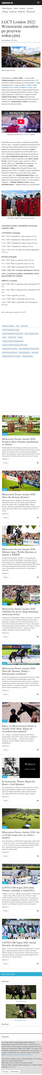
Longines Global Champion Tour (13, 341)
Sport (16, 8)
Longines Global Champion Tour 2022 (14, 345)
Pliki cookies (12, 1067)
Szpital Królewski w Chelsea (11, 356)
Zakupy (5, 11)
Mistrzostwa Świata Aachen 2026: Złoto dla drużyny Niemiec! (19, 496)
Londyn (20, 337)
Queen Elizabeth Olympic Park (29, 349)
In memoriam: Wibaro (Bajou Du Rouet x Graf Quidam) (18, 783)
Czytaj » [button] (5, 463)
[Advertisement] (21, 382)
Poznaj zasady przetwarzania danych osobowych (19, 1055)
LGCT (4, 337)
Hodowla (21, 11)
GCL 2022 (24, 326)
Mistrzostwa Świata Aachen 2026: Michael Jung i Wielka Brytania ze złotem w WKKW (19, 552)
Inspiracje (13, 11)
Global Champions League (11, 330)
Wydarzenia (31, 11)
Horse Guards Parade (31, 334)
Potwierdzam (15, 1072)
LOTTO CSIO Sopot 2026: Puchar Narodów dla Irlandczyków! (19, 944)
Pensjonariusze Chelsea (9, 349)
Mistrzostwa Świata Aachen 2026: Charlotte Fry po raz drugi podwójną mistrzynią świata (20, 611)
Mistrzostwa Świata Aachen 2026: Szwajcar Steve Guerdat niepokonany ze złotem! (20, 441)
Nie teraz (5, 1072)
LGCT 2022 (12, 337)
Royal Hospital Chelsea (9, 352)
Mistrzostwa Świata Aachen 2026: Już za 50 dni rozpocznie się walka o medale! (21, 834)
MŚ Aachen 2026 (8, 974)
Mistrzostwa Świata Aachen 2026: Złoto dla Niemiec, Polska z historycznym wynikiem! (19, 671)
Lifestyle (30, 8)
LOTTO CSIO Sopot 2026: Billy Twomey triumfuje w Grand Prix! (18, 889)
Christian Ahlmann (8, 326)
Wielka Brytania (27, 356)
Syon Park (35, 352)
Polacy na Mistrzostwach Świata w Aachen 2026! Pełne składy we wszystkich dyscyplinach (19, 728)
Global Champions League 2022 (12, 334)
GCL (17, 326)
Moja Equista (7, 8)
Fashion (22, 8)
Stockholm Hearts (24, 352)
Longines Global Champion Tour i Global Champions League (19, 86)
